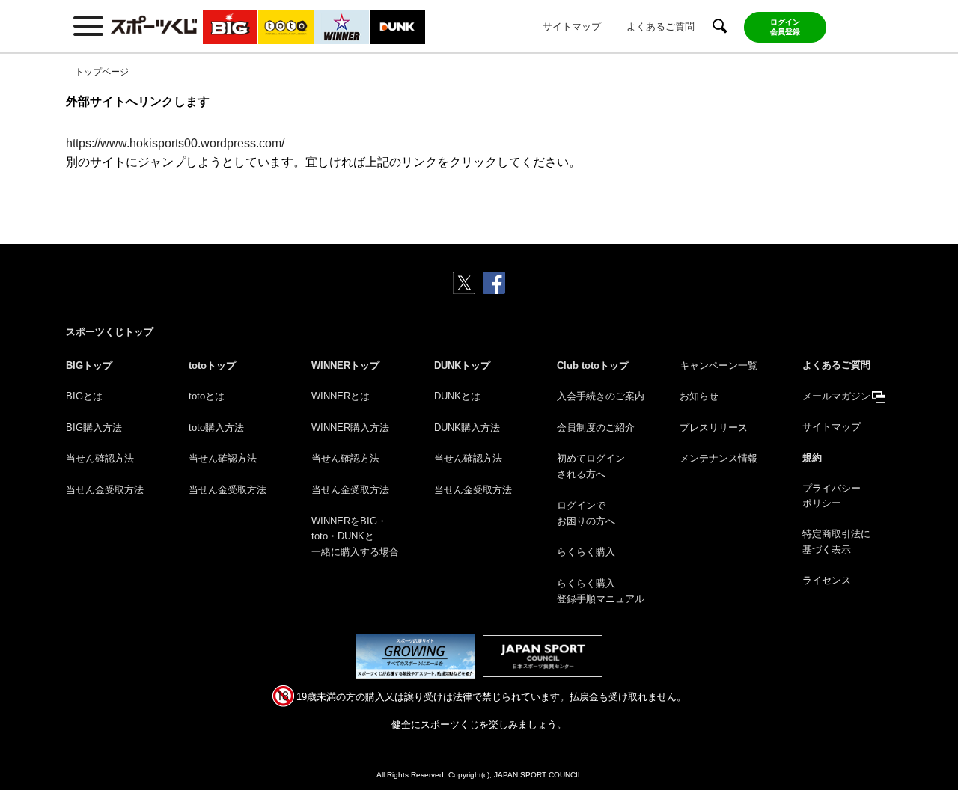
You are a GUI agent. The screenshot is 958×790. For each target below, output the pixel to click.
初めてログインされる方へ (591, 466)
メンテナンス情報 (718, 458)
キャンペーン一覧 (718, 365)
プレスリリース (714, 427)
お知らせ (699, 396)
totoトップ (212, 365)
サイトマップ (572, 26)
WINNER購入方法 (350, 427)
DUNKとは (457, 396)
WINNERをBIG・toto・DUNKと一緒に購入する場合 (355, 536)
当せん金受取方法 (105, 489)
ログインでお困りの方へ (586, 513)
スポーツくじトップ (109, 331)
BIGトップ (89, 365)
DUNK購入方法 (467, 427)
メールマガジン (836, 396)
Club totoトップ (593, 365)
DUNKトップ (462, 365)
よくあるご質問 (660, 26)
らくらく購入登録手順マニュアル (600, 591)
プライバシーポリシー (831, 496)
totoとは (207, 396)
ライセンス (826, 580)
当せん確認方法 (100, 458)
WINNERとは (340, 396)
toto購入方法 (216, 427)
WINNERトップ (345, 365)
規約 (812, 457)
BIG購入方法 (94, 427)
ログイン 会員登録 (785, 27)
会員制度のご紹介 (596, 427)
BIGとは (84, 396)
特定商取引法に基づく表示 (836, 541)
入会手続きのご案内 (600, 396)
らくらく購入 (586, 551)
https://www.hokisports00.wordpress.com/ (175, 143)
